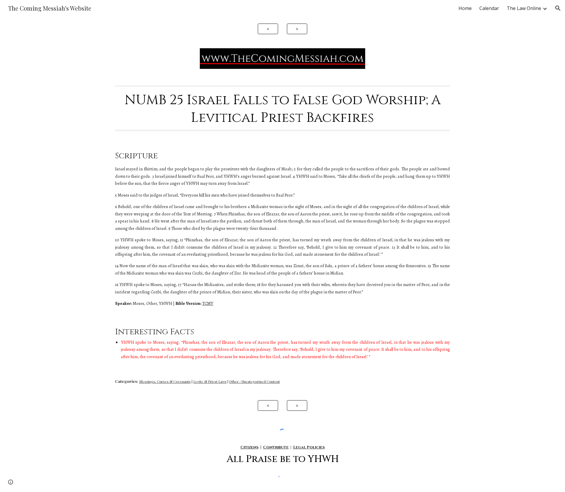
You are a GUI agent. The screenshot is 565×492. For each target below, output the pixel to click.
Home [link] (465, 8)
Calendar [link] (489, 8)
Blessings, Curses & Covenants (165, 381)
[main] (282, 108)
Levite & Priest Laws (210, 381)
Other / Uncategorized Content (254, 381)
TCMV (207, 303)
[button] (558, 8)
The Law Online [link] (524, 8)
